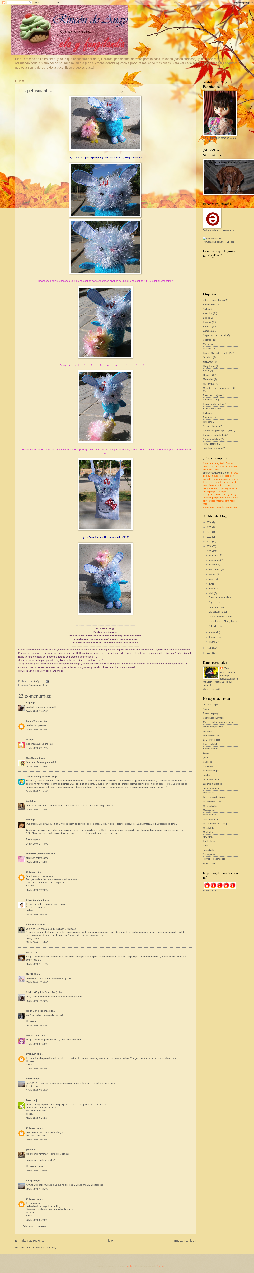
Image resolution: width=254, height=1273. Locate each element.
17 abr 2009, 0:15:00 (36, 1044)
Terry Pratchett (210, 444)
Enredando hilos (211, 744)
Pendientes (208, 399)
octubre (213, 564)
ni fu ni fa (207, 837)
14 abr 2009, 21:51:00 (37, 791)
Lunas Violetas (34, 721)
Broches (207, 326)
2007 (209, 652)
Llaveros (207, 375)
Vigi (28, 702)
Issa (28, 819)
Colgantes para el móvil (215, 335)
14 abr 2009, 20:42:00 (37, 748)
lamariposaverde (211, 788)
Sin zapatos (209, 854)
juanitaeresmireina (212, 779)
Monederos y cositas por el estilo (219, 388)
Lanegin (30, 1078)
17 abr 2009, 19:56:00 (37, 1068)
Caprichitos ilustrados (214, 718)
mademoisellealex (212, 801)
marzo (212, 632)
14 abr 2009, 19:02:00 (37, 711)
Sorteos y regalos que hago (217, 430)
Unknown (31, 872)
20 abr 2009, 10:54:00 (37, 1139)
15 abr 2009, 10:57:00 (37, 914)
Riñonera (207, 422)
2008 (209, 648)
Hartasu (30, 952)
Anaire (206, 709)
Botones (207, 322)
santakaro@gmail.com (38, 853)
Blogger (160, 1266)
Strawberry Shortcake (214, 435)
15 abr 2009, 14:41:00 (37, 964)
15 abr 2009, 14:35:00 (37, 942)
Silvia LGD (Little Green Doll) (41, 992)
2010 (209, 546)
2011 (209, 541)
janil (28, 801)
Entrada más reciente (29, 1240)
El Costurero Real (212, 740)
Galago (206, 753)
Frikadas (207, 348)
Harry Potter (209, 366)
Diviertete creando (212, 735)
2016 (209, 522)
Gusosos (207, 762)
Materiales (208, 379)
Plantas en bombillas (213, 404)
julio (211, 579)
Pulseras (207, 417)
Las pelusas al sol (218, 611)
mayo (212, 588)
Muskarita (208, 832)
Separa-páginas (211, 426)
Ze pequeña (209, 863)
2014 (209, 532)
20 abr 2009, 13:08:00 (37, 1170)
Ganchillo (207, 357)
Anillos (206, 309)
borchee (130, 1266)
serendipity (208, 850)
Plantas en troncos (212, 408)
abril (211, 593)
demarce (207, 731)
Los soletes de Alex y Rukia (223, 621)
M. (27, 739)
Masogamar (209, 810)
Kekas (206, 370)
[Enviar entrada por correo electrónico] (47, 681)
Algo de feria (215, 602)
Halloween (208, 361)
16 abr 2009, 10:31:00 (37, 1025)
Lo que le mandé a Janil (220, 616)
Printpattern (209, 841)
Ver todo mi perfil (211, 689)
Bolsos (45, 685)
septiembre (215, 569)
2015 (209, 527)
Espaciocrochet (211, 748)
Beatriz (30, 1100)
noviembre (214, 560)
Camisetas (208, 331)
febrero (213, 637)
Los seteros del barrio (214, 797)
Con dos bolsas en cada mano (218, 722)
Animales (207, 313)
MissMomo (32, 758)
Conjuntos (208, 344)
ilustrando (208, 766)
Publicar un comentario (34, 1226)
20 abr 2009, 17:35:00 (37, 1189)
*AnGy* (227, 668)
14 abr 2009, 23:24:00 (37, 809)
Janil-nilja (207, 775)
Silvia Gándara (34, 900)
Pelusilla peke (216, 626)
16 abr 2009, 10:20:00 (37, 1001)
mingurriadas (209, 814)
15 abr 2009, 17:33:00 (37, 982)
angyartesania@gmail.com (216, 472)
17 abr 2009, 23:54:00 (37, 1090)
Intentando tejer (211, 770)
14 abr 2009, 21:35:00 (37, 766)
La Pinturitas (33, 924)
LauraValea (208, 792)
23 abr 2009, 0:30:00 (36, 1220)
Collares (207, 339)
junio (212, 584)
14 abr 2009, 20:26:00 (37, 729)
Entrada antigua (185, 1240)
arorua (29, 974)
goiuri (205, 757)
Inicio (109, 1240)
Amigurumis (35, 685)
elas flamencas (216, 607)
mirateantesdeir (210, 819)
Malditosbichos (210, 806)
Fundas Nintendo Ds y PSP (217, 353)
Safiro (206, 845)
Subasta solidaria (211, 439)
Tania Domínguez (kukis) (39, 776)
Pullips (206, 413)
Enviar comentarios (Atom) (42, 1247)
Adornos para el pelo (213, 300)
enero (212, 642)
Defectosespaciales (213, 726)
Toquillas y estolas (212, 448)
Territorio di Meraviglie (214, 858)
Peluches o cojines (212, 395)
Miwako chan (33, 1035)
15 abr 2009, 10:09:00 (37, 890)
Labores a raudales (212, 784)
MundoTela (208, 828)
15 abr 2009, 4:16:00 (36, 862)
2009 (209, 551)
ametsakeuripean (211, 704)
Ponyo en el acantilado (220, 597)
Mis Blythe (208, 384)
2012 (209, 536)
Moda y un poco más (37, 1011)
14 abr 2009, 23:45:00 (37, 843)
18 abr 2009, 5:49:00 (36, 1118)
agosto (213, 574)
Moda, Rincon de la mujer (216, 823)
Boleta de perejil (211, 713)
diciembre (214, 555)
